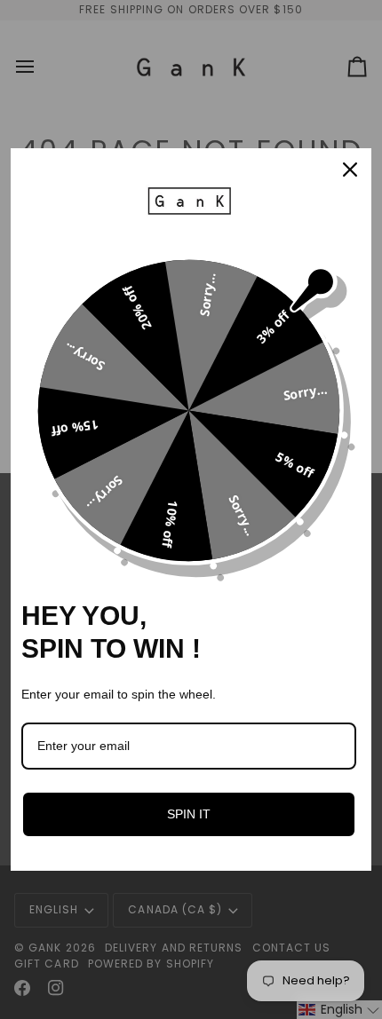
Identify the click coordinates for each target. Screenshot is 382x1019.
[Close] (350, 169)
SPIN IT (189, 814)
